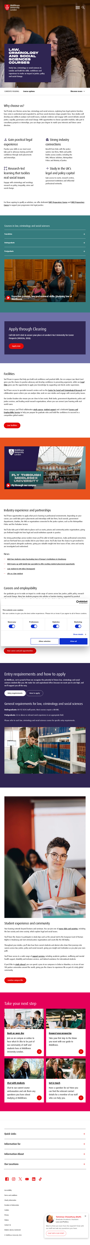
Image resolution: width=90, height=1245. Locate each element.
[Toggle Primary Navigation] (77, 7)
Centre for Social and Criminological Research (65, 390)
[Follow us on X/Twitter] (20, 1179)
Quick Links (45, 1133)
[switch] (34, 626)
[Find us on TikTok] (40, 1179)
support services (38, 956)
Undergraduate (9, 243)
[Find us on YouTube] (27, 1179)
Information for (45, 1144)
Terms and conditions (10, 1195)
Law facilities (12, 425)
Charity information (10, 1200)
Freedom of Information (11, 1205)
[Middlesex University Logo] (12, 7)
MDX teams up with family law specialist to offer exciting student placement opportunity (41, 564)
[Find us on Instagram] (13, 1179)
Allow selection (44, 641)
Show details (78, 634)
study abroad (20, 964)
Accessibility (8, 1190)
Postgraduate (9, 251)
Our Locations (45, 1164)
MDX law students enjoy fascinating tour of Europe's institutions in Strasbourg (36, 559)
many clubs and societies (68, 928)
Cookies (6, 1210)
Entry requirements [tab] (15, 693)
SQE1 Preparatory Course (58, 202)
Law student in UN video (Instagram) (21, 569)
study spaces (38, 409)
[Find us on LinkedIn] (33, 1179)
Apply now (16, 346)
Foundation (8, 234)
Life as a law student (15, 573)
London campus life (15, 980)
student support (50, 409)
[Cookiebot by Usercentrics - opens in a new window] (77, 602)
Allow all (73, 641)
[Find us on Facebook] (6, 1179)
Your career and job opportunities (20, 651)
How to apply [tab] (35, 693)
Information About (45, 1154)
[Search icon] (83, 7)
